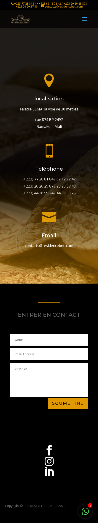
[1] (85, 514)
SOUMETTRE (68, 403)
